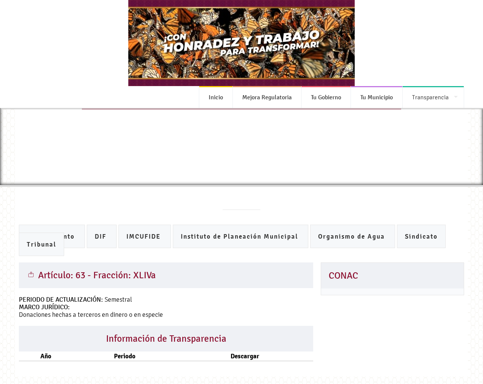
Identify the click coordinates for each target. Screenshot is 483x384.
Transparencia (430, 97)
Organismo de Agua (352, 237)
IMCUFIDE (144, 237)
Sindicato (421, 237)
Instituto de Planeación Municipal (240, 237)
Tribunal (41, 244)
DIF (102, 237)
